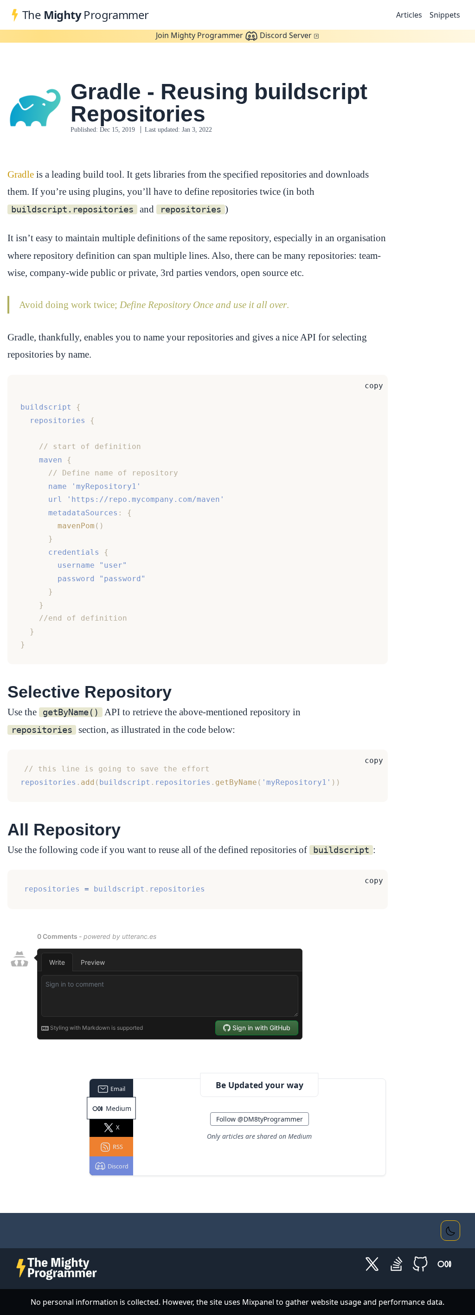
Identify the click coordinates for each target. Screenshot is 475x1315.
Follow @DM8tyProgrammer (259, 1119)
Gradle (20, 174)
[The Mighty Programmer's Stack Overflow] (396, 1263)
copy (374, 385)
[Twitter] (372, 1263)
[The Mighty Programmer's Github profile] (420, 1263)
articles (233, 1136)
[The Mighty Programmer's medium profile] (444, 1263)
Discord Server (234, 35)
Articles (409, 15)
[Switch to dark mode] (450, 1230)
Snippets (445, 15)
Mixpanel (258, 1302)
